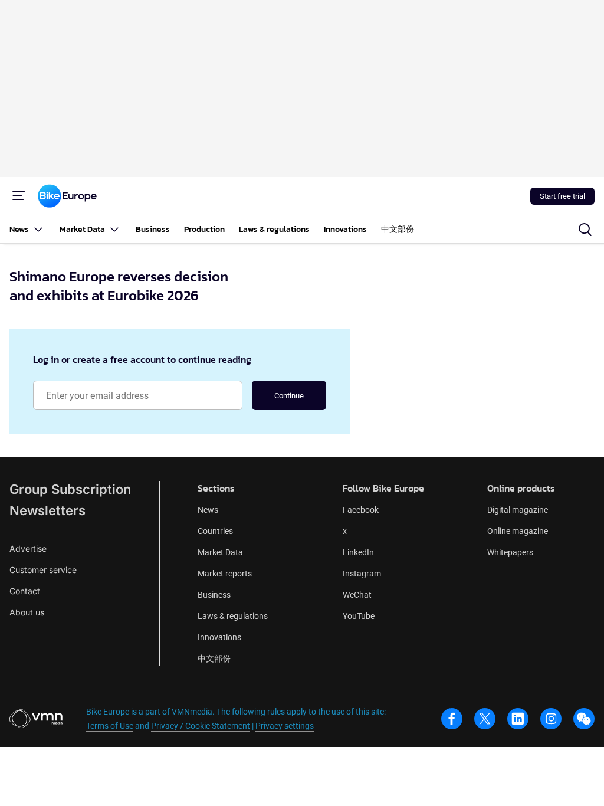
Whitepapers (510, 552)
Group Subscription (70, 489)
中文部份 (214, 658)
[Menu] (18, 196)
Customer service (43, 570)
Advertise (28, 548)
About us (26, 612)
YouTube (359, 616)
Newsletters (47, 510)
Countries (215, 531)
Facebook (361, 510)
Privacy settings (284, 725)
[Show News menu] (38, 229)
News (208, 510)
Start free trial (562, 196)
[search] (585, 229)
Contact (24, 591)
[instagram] (551, 718)
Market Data (220, 552)
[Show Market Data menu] (114, 229)
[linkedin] (517, 718)
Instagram (362, 573)
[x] (484, 718)
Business (214, 594)
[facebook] (451, 718)
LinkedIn (358, 552)
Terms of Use (109, 725)
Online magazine (517, 531)
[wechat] (584, 718)
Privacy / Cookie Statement (200, 725)
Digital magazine (517, 510)
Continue (289, 395)
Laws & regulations (233, 616)
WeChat (357, 594)
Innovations (219, 637)
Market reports (225, 573)
